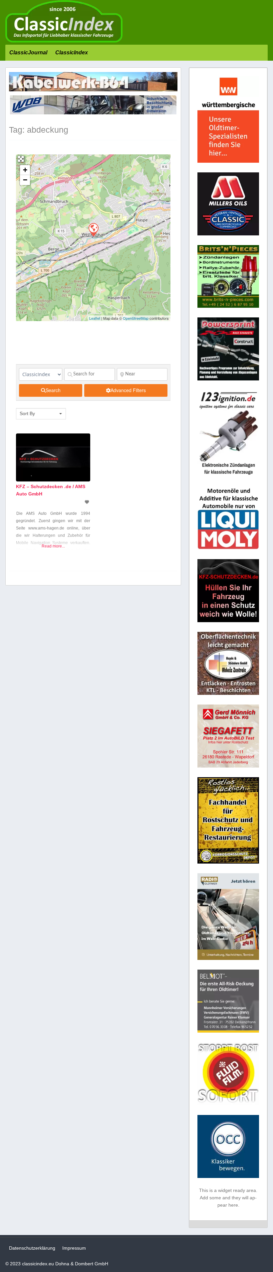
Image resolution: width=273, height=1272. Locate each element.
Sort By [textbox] (27, 413)
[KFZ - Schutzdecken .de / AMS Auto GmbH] (93, 229)
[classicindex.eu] (64, 41)
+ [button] (25, 170)
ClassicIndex (71, 52)
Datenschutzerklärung (32, 1248)
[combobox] (41, 413)
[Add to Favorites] (87, 502)
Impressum (74, 1248)
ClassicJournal (28, 52)
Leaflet (94, 318)
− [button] (25, 180)
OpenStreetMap (135, 318)
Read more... (53, 546)
